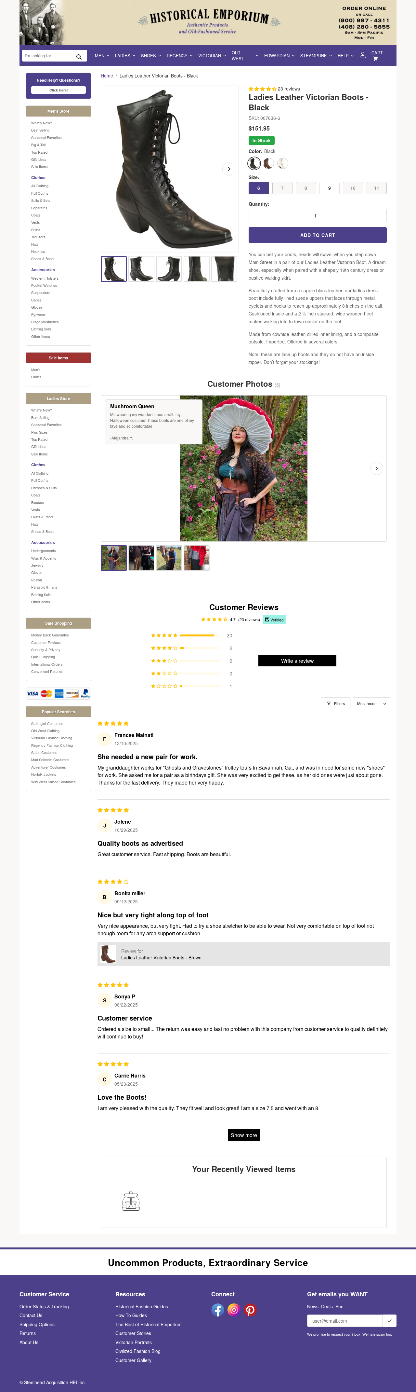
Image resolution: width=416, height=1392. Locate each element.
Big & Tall (38, 144)
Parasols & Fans (44, 587)
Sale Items (39, 166)
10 (353, 188)
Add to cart (317, 235)
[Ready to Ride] (169, 558)
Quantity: (259, 204)
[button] (263, 88)
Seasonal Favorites (46, 137)
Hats (35, 244)
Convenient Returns (47, 671)
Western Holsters (45, 278)
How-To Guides (131, 1315)
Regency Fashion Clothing (52, 745)
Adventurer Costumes (48, 767)
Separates (39, 207)
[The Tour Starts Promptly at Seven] (197, 558)
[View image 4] (197, 269)
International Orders (47, 664)
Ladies (122, 55)
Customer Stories (133, 1333)
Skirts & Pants (42, 516)
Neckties (38, 251)
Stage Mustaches (45, 321)
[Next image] (228, 168)
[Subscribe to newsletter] (389, 1321)
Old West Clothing (45, 730)
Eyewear (38, 314)
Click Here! (58, 90)
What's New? (41, 122)
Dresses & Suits (44, 487)
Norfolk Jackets (43, 774)
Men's (36, 369)
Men (99, 55)
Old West (238, 55)
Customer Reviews (46, 642)
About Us (29, 1342)
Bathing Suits (41, 328)
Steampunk (313, 55)
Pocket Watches (44, 285)
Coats (36, 214)
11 (376, 188)
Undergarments (43, 550)
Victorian (209, 55)
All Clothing (39, 185)
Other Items (40, 336)
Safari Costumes (44, 752)
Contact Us (31, 1315)
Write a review (297, 660)
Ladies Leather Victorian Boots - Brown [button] (161, 957)
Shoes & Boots (43, 258)
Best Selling (40, 129)
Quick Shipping (43, 656)
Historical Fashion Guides (141, 1306)
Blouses (37, 502)
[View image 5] (224, 269)
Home (107, 76)
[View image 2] (141, 269)
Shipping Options (37, 1324)
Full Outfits (39, 193)
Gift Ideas (38, 159)
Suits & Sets (40, 200)
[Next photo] (376, 468)
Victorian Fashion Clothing (51, 737)
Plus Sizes (39, 432)
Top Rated (39, 152)
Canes (36, 299)
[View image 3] (169, 269)
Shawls (37, 579)
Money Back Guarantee (50, 634)
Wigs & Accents (43, 558)
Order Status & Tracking (44, 1306)
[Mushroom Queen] (114, 558)
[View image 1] (114, 269)
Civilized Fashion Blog (138, 1351)
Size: (254, 177)
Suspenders (40, 292)
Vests (35, 222)
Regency (177, 55)
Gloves (37, 307)
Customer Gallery (133, 1360)
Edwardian (277, 55)
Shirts (35, 229)
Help (343, 55)
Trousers (38, 236)
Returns (28, 1333)
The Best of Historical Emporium (148, 1324)
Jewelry (37, 565)
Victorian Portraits (133, 1342)
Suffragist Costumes (47, 723)
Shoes (148, 55)
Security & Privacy (45, 649)
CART (377, 52)
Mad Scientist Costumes (50, 759)
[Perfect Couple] (141, 558)
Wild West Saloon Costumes (53, 781)
